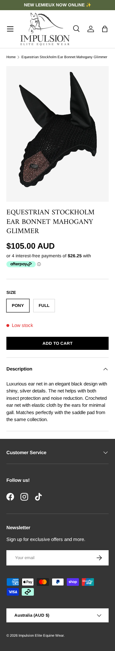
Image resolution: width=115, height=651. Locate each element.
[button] (105, 29)
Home (11, 57)
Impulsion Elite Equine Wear (41, 635)
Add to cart (57, 343)
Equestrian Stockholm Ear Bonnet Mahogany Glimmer (64, 57)
